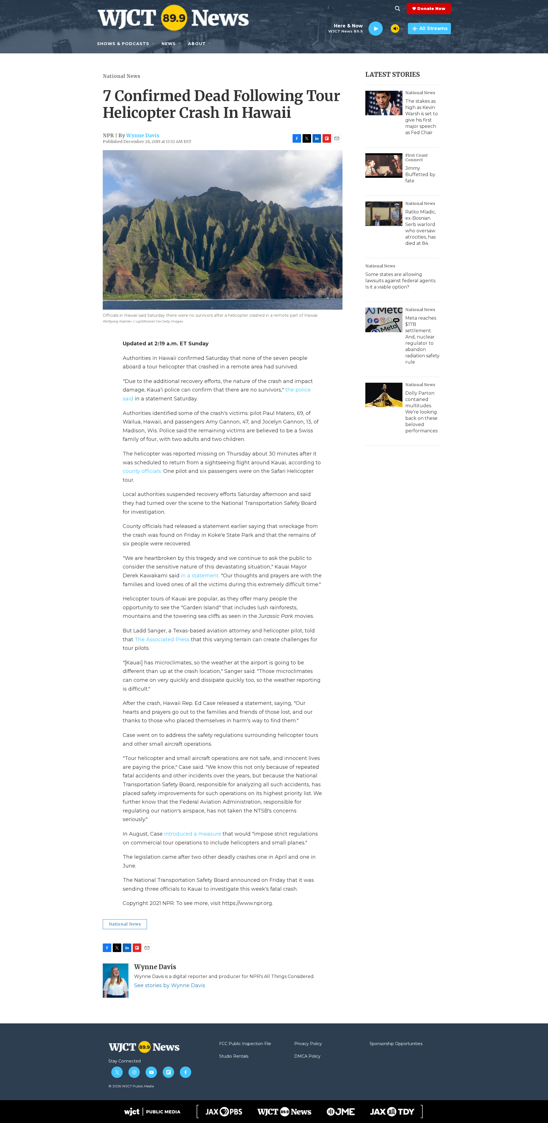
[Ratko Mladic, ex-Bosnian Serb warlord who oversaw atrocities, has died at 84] (383, 213)
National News (121, 76)
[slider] (387, 28)
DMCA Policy (307, 1056)
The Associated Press (162, 639)
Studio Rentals (233, 1056)
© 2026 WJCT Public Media (131, 1086)
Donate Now (431, 8)
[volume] (395, 28)
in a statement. (200, 575)
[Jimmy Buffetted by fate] (383, 165)
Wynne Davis (142, 135)
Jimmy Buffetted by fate (420, 175)
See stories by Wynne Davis (169, 985)
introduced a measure (192, 834)
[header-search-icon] (397, 8)
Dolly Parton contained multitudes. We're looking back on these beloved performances (421, 412)
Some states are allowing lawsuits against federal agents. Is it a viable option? (400, 281)
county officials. (142, 471)
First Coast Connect (416, 157)
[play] (375, 28)
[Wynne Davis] (115, 980)
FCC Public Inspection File (245, 1044)
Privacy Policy (308, 1044)
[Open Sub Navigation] (153, 43)
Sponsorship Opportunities (396, 1044)
